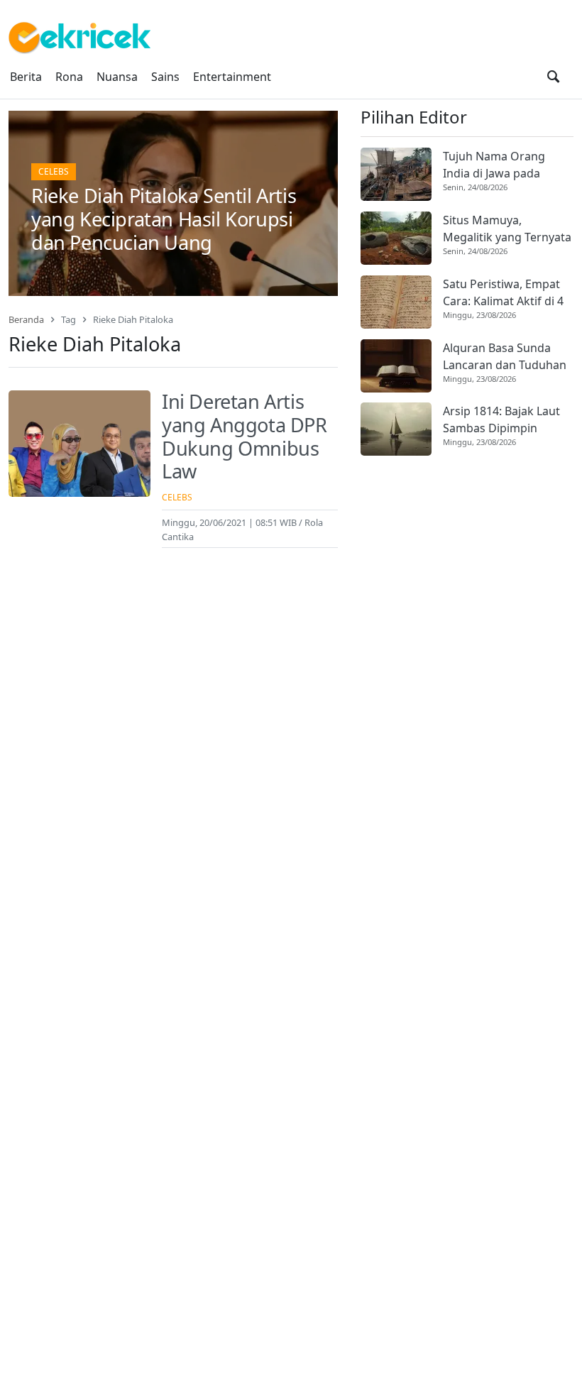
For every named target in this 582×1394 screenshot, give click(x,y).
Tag (68, 319)
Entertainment (232, 76)
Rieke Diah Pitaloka (133, 319)
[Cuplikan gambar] (396, 174)
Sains (165, 76)
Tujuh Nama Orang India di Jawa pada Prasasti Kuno (494, 165)
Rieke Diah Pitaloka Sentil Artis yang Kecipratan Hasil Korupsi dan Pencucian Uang (163, 218)
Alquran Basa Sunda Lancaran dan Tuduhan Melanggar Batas (504, 356)
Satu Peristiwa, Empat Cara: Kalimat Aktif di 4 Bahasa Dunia (503, 292)
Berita (26, 76)
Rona (69, 76)
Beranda (26, 319)
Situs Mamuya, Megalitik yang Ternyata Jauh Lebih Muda (507, 229)
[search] (553, 77)
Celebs (53, 171)
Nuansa (117, 76)
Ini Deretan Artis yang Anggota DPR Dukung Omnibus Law (244, 436)
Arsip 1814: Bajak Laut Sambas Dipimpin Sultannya (501, 420)
